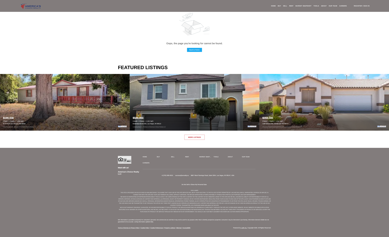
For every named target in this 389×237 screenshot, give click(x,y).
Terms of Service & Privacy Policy (128, 228)
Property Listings (169, 228)
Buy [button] (279, 6)
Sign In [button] (366, 6)
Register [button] (358, 6)
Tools (316, 6)
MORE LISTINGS (194, 137)
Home (273, 6)
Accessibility (186, 228)
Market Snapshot (303, 6)
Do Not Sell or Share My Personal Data (194, 184)
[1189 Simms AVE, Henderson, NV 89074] (324, 102)
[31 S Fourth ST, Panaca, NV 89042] (65, 102)
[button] (31, 6)
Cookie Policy (145, 228)
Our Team (333, 6)
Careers (343, 6)
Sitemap (179, 228)
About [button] (324, 6)
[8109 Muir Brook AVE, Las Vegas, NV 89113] (194, 102)
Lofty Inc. (244, 228)
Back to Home (194, 50)
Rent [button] (291, 6)
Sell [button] (285, 6)
